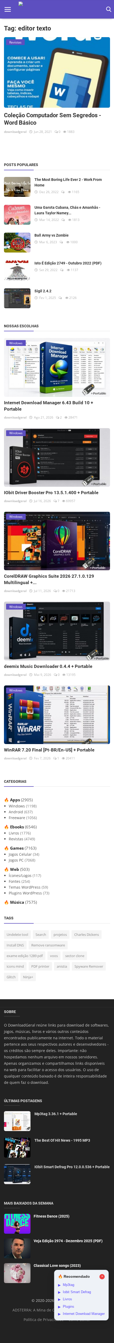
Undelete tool (17, 934)
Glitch (11, 977)
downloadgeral (15, 131)
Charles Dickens (86, 934)
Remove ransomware (48, 945)
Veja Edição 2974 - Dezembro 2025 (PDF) (68, 1241)
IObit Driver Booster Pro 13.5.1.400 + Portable (51, 492)
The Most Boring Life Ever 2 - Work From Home (68, 182)
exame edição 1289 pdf (25, 955)
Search (41, 934)
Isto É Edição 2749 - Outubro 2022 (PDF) (68, 263)
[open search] (108, 9)
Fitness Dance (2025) (51, 1216)
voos (54, 955)
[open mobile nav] (7, 9)
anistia (62, 966)
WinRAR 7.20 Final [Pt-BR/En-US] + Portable (49, 750)
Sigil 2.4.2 (42, 291)
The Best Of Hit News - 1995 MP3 (62, 1140)
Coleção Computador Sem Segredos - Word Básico (52, 119)
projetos (60, 934)
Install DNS (15, 945)
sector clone (74, 955)
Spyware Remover (88, 966)
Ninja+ (28, 977)
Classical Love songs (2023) (57, 1265)
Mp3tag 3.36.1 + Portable (55, 1114)
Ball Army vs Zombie (51, 235)
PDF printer (40, 966)
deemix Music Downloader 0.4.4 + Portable (48, 666)
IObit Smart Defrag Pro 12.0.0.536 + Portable (72, 1167)
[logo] (57, 9)
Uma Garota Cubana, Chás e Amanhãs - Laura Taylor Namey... (67, 210)
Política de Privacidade (44, 1319)
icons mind (15, 966)
